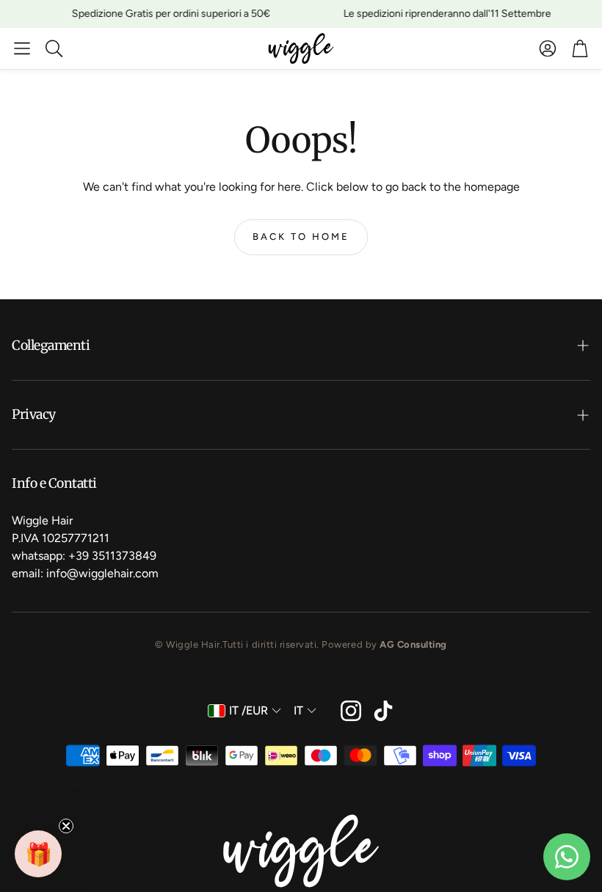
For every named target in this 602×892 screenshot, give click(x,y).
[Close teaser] (66, 826)
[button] (22, 48)
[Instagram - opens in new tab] (351, 711)
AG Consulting (413, 644)
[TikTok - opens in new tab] (383, 711)
